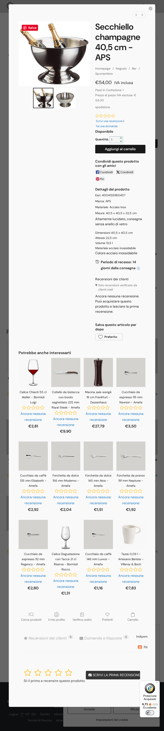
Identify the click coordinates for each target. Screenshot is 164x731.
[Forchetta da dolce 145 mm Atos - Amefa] (98, 456)
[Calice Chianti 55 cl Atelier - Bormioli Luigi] (33, 372)
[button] (109, 336)
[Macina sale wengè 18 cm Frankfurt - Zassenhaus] (98, 372)
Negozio (121, 68)
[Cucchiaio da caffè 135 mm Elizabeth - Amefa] (33, 456)
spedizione (102, 107)
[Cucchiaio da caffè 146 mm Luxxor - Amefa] (98, 534)
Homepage (102, 68)
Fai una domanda (106, 126)
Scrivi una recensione (109, 121)
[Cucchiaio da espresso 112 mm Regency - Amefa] (33, 534)
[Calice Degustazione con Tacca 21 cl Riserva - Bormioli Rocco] (65, 534)
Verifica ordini (82, 620)
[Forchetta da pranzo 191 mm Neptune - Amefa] (130, 456)
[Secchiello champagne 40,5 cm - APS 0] (43, 98)
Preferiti (107, 620)
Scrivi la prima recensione (116, 675)
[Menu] (157, 683)
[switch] (150, 712)
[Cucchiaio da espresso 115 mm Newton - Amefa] (130, 372)
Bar (134, 68)
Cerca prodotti (31, 620)
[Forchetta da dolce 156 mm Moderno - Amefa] (65, 456)
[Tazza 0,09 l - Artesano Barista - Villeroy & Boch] (130, 534)
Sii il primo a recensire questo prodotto (54, 681)
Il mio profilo (56, 620)
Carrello (132, 620)
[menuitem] (136, 15)
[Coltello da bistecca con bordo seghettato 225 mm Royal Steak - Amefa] (65, 372)
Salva (32, 28)
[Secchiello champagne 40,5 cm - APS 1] (65, 98)
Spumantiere (104, 74)
